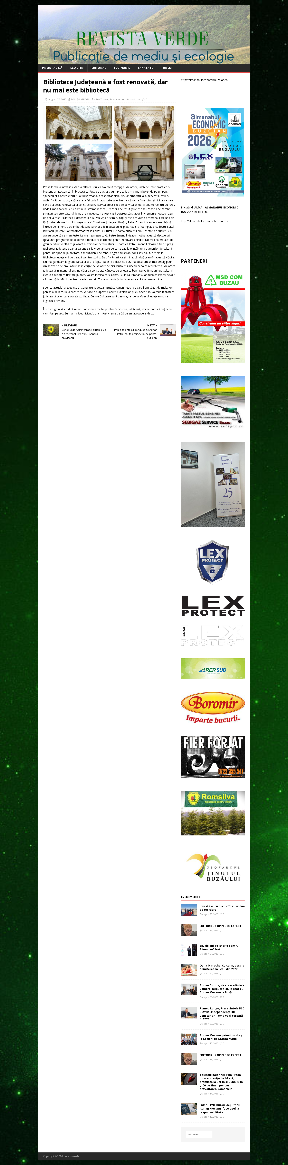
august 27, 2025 (57, 99)
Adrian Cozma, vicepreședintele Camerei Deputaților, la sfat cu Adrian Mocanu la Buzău (222, 988)
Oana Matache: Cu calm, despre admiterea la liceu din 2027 (222, 967)
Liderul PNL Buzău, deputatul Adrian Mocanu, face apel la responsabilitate (220, 1108)
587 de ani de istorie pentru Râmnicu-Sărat (219, 947)
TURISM (166, 68)
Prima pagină (52, 68)
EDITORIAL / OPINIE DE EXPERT (221, 926)
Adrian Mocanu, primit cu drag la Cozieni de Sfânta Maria (221, 1037)
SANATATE (145, 68)
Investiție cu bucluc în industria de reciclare (222, 907)
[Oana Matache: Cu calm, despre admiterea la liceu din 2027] (189, 973)
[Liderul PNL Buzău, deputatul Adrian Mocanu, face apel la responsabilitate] (189, 1113)
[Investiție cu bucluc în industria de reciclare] (189, 914)
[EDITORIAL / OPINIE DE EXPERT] (189, 933)
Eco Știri (76, 68)
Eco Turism (102, 99)
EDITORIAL (98, 68)
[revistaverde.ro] (144, 61)
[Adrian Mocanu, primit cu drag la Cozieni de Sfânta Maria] (189, 1043)
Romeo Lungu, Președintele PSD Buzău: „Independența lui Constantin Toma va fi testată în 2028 (222, 1013)
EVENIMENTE (190, 897)
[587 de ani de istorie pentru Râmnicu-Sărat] (189, 953)
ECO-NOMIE (122, 68)
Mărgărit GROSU (80, 99)
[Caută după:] (199, 1134)
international (132, 99)
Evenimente (117, 99)
